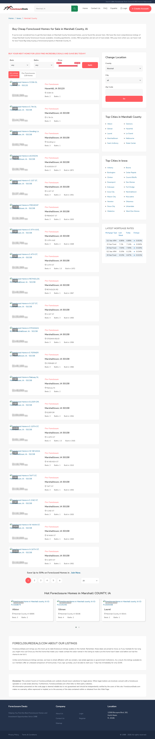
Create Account (141, 8)
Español (113, 8)
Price (60, 60)
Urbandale (130, 206)
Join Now (75, 572)
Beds (12, 60)
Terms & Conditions (29, 735)
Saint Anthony (112, 143)
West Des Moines (133, 211)
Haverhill (129, 129)
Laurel (109, 133)
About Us (59, 713)
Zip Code (109, 87)
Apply (90, 65)
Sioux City (111, 206)
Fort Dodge (130, 187)
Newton (110, 201)
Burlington (111, 172)
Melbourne (130, 138)
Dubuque (110, 187)
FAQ (105, 8)
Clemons (129, 124)
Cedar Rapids (131, 172)
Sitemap (59, 723)
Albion (109, 124)
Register (82, 718)
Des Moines (130, 182)
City (107, 75)
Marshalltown (112, 138)
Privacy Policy (13, 735)
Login (124, 8)
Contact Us (95, 8)
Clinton (110, 177)
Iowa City (110, 192)
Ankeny (110, 168)
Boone (128, 168)
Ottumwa (129, 201)
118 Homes (14, 74)
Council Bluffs (131, 177)
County (108, 63)
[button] (76, 627)
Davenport (111, 182)
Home (85, 8)
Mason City (111, 197)
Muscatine (130, 197)
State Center (131, 143)
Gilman (110, 129)
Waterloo (111, 211)
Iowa (19, 18)
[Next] (59, 581)
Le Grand (129, 133)
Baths (36, 60)
